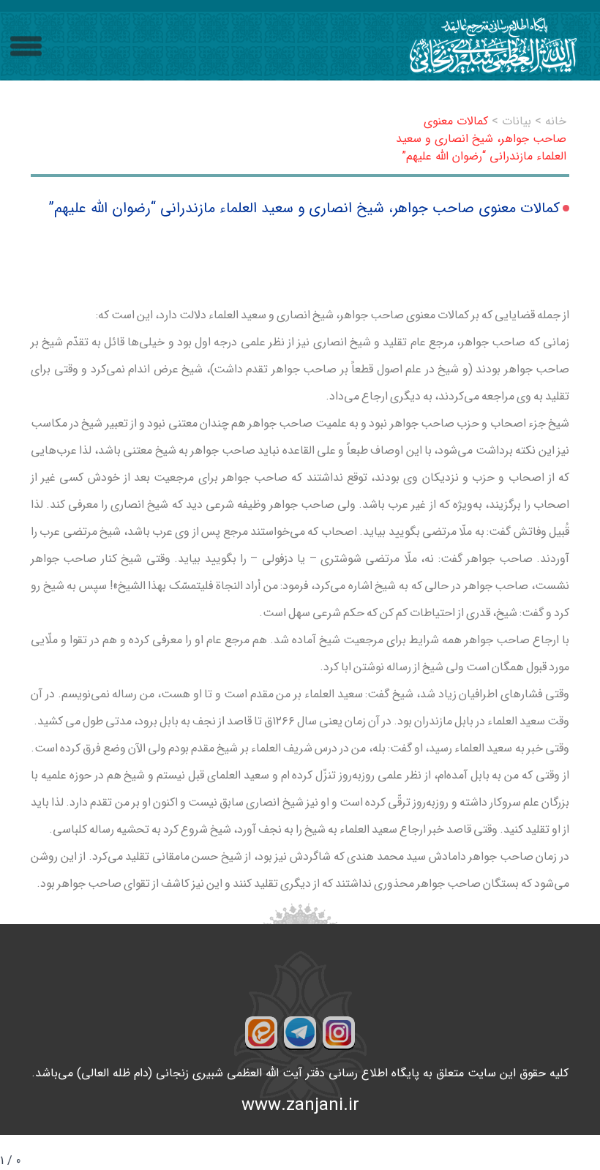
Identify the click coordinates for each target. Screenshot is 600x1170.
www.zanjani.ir (300, 1106)
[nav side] (26, 46)
